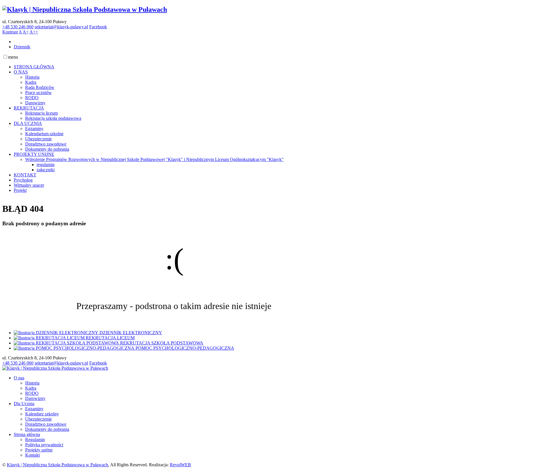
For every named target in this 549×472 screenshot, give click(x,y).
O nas (19, 377)
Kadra (30, 82)
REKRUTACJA (29, 107)
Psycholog (23, 180)
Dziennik (22, 46)
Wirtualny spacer (29, 185)
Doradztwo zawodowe (45, 144)
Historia (32, 77)
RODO (32, 97)
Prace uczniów (38, 92)
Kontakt (32, 455)
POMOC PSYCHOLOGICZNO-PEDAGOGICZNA (185, 348)
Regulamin (35, 439)
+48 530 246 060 (17, 26)
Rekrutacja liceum (41, 113)
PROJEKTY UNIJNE (34, 154)
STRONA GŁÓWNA (34, 66)
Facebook (98, 26)
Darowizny (35, 102)
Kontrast (10, 31)
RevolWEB (180, 464)
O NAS (21, 71)
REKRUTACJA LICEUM (110, 337)
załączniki (46, 169)
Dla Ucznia (24, 403)
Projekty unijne (39, 449)
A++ (33, 31)
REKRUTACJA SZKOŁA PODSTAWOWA (161, 342)
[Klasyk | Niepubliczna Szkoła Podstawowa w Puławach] (84, 9)
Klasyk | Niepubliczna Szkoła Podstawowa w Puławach (57, 464)
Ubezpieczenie (38, 138)
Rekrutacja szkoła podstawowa (53, 118)
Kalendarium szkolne (44, 133)
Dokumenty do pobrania (47, 149)
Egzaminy (34, 128)
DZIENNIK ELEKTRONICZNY (131, 332)
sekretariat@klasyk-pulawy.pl (61, 26)
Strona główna (27, 434)
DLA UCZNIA (28, 123)
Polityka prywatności (44, 444)
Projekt (20, 190)
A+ (26, 31)
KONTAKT (25, 174)
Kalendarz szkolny (42, 413)
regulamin (46, 164)
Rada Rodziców (39, 87)
